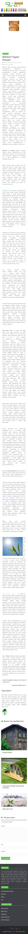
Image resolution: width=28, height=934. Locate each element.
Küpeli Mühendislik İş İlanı (18, 685)
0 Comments (6, 64)
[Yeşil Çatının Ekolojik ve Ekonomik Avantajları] (14, 759)
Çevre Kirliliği (5, 53)
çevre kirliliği (21, 873)
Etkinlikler (3, 894)
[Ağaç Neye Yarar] (14, 794)
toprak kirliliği (13, 874)
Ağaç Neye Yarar (7, 809)
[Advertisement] (14, 41)
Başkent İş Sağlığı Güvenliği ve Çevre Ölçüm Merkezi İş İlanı (14, 681)
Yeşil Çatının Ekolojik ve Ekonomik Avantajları (13, 787)
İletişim (2, 897)
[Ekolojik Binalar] (14, 725)
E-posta (3, 851)
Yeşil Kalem (12, 62)
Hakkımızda (4, 914)
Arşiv (2, 899)
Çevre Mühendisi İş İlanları (7, 891)
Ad (2, 844)
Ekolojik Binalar (7, 752)
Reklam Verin (4, 911)
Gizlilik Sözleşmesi (5, 920)
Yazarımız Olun (4, 908)
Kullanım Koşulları (5, 917)
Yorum (3, 826)
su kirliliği (7, 874)
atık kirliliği (20, 874)
